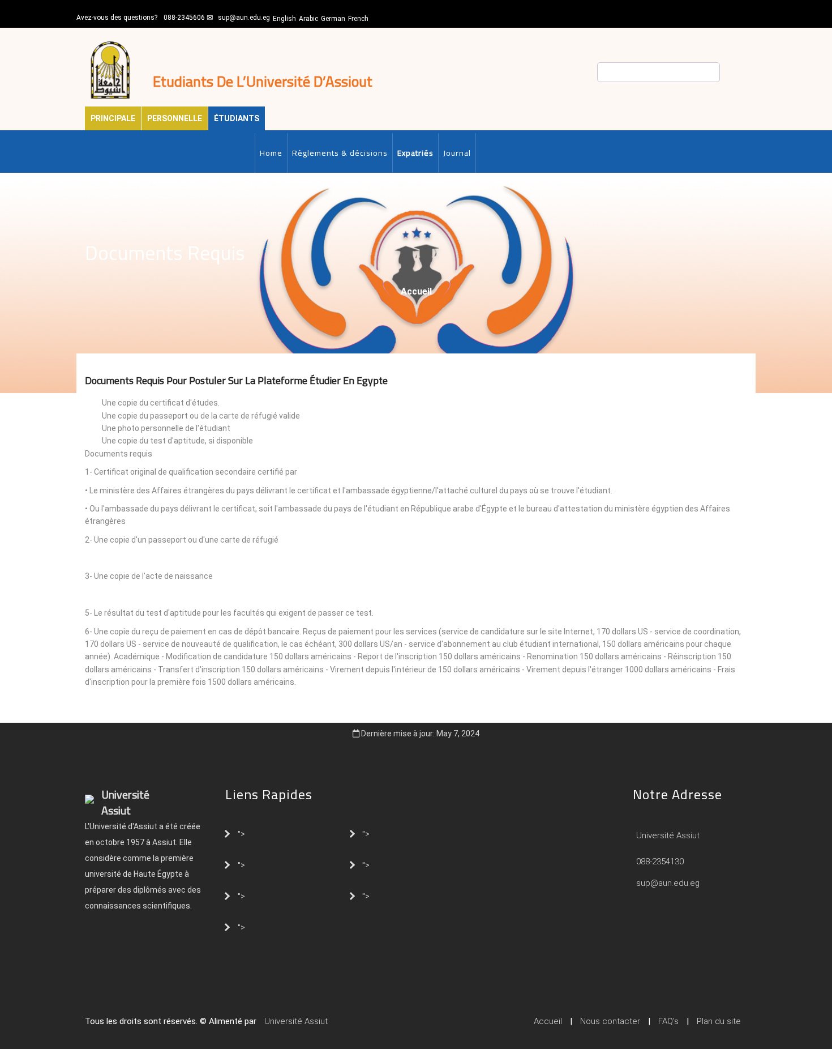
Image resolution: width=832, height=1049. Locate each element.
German (333, 19)
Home (271, 153)
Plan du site (719, 1021)
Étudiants (236, 118)
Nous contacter (610, 1021)
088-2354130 (660, 861)
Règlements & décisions (340, 153)
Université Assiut (667, 835)
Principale (113, 118)
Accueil (416, 291)
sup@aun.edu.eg (244, 18)
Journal (457, 153)
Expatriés (415, 153)
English (284, 19)
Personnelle (174, 118)
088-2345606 (184, 18)
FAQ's (668, 1021)
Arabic (308, 19)
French (358, 19)
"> (241, 833)
